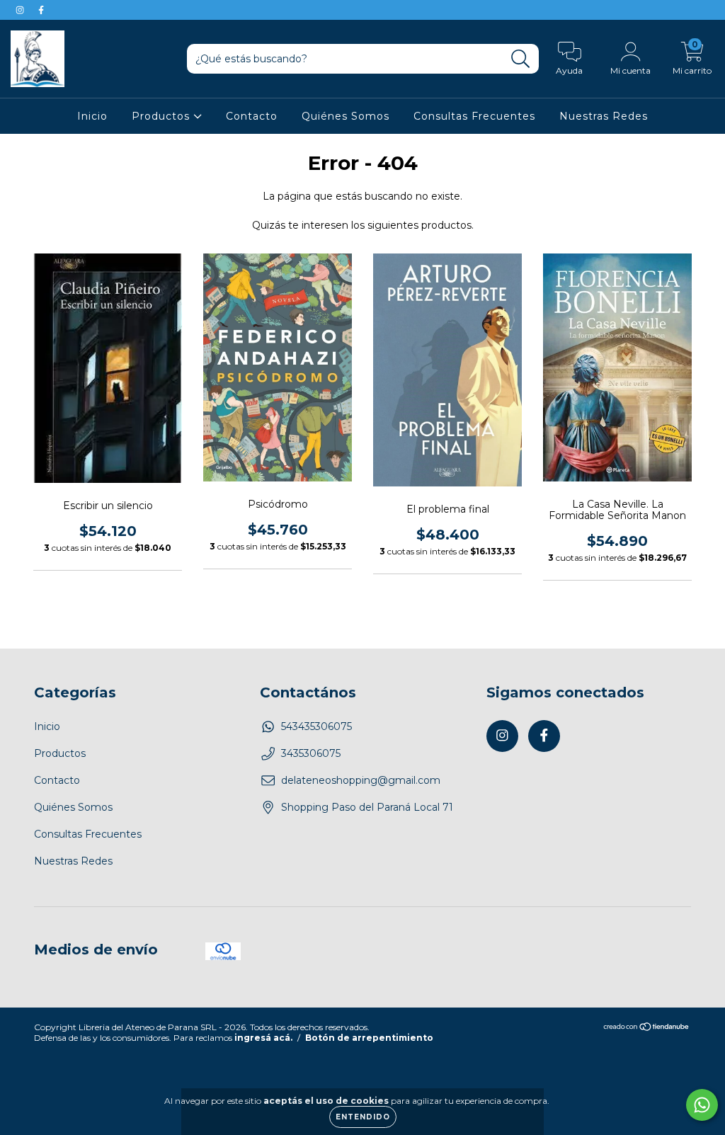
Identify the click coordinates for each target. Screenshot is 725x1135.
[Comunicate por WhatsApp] (702, 1105)
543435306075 (316, 726)
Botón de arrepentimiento (369, 1037)
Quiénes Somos (345, 116)
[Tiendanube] (647, 1028)
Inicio (92, 116)
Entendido (363, 1117)
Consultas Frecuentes (474, 116)
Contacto (252, 116)
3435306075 (311, 753)
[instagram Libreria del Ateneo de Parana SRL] (21, 10)
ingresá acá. (263, 1037)
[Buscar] (520, 59)
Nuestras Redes (603, 116)
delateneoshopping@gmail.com (360, 780)
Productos (162, 116)
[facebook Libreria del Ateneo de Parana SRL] (41, 10)
